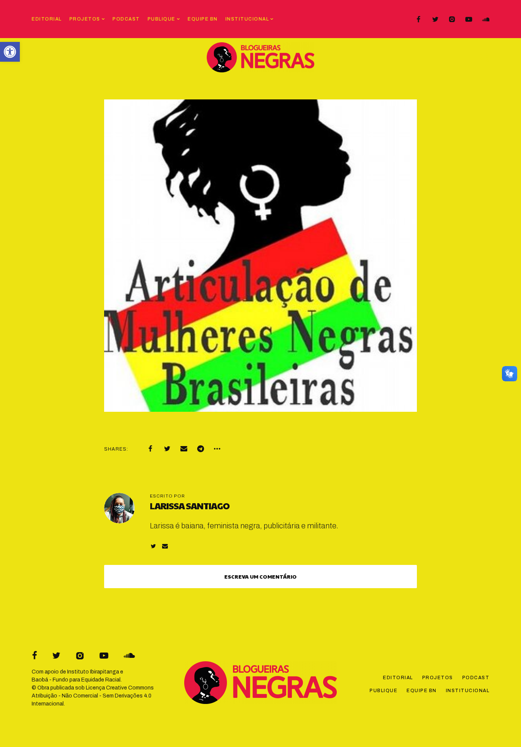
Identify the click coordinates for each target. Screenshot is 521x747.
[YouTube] (468, 19)
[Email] (183, 448)
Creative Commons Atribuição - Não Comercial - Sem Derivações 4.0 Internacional (93, 696)
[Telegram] (200, 448)
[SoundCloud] (485, 19)
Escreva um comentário (260, 576)
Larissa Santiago (190, 505)
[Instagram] (452, 19)
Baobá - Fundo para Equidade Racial (76, 680)
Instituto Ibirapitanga (93, 672)
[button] (10, 52)
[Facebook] (418, 19)
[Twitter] (435, 19)
